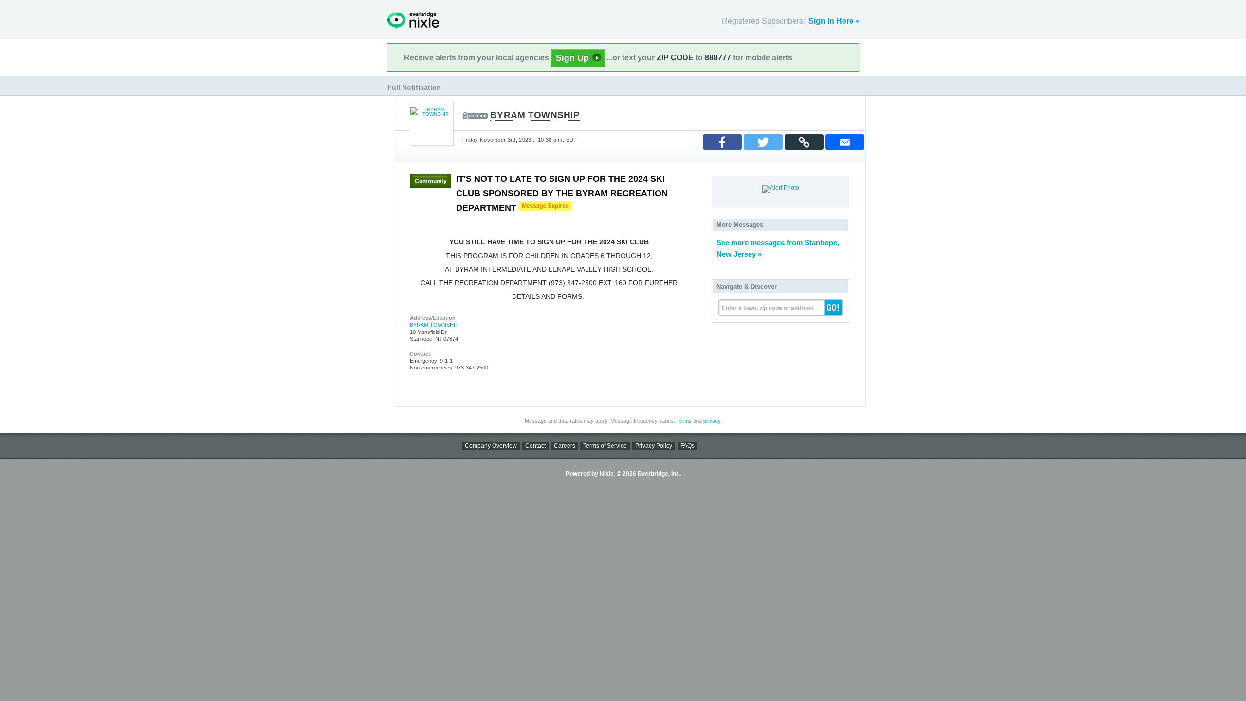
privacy (711, 421)
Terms (684, 421)
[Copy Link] (804, 142)
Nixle (413, 20)
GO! (833, 307)
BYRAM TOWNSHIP (535, 115)
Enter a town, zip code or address (768, 308)
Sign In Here (831, 21)
